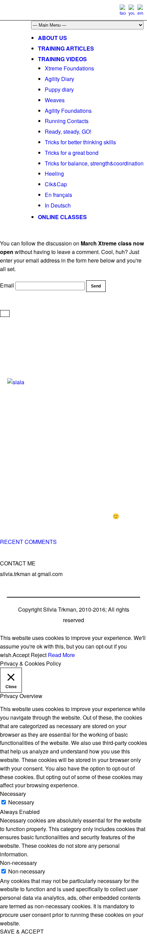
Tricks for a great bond (71, 153)
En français (58, 195)
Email (7, 285)
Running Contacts (67, 121)
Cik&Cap (56, 184)
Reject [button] (38, 655)
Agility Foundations (68, 111)
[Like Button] (5, 313)
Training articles (66, 48)
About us (52, 38)
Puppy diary (59, 89)
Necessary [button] (13, 794)
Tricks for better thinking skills (80, 142)
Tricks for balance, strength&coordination (94, 163)
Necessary (21, 802)
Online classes (62, 217)
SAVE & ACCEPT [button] (22, 931)
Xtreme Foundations (69, 68)
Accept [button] (21, 655)
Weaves (55, 100)
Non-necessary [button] (18, 863)
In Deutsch (58, 205)
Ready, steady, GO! (68, 131)
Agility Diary (59, 79)
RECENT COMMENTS (28, 542)
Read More (61, 655)
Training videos (62, 59)
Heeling (54, 173)
